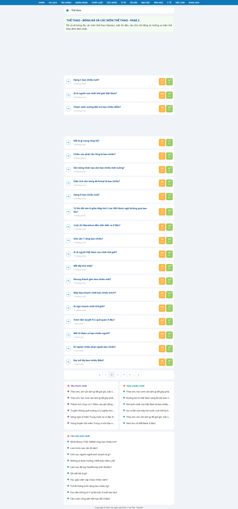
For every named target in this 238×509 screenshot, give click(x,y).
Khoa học (194, 2)
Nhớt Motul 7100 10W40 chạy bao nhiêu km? (93, 441)
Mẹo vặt (145, 2)
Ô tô (123, 2)
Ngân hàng (81, 2)
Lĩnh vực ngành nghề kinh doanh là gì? (90, 454)
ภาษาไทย (131, 507)
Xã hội (133, 2)
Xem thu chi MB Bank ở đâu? (141, 423)
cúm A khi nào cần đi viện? (84, 448)
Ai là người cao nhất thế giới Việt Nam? (95, 93)
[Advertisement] (119, 54)
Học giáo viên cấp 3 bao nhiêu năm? (89, 479)
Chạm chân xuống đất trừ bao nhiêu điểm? (97, 106)
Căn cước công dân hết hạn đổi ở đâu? (90, 498)
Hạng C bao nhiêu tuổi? (86, 79)
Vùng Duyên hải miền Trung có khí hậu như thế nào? (98, 423)
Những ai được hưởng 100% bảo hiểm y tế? (92, 460)
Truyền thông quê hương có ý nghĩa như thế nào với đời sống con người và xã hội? (113, 410)
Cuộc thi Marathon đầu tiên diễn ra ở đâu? (97, 225)
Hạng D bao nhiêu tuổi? (87, 194)
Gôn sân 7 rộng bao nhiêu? (88, 238)
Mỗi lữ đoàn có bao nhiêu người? (92, 333)
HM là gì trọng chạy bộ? (86, 140)
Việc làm (180, 2)
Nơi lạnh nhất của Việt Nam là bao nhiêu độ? (149, 404)
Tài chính (66, 2)
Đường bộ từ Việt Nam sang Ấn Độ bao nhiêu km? (152, 397)
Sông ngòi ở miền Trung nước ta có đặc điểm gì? (96, 416)
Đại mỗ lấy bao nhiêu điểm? (89, 360)
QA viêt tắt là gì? (78, 473)
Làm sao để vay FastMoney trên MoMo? (91, 467)
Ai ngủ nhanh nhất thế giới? (89, 306)
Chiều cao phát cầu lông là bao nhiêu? (95, 154)
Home (42, 2)
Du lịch (53, 2)
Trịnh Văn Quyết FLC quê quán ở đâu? (94, 319)
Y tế (169, 2)
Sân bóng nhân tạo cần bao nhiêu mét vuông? (99, 167)
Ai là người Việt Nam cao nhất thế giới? (95, 252)
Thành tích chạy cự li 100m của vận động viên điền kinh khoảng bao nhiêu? (109, 404)
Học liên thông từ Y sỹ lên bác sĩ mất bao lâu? (93, 492)
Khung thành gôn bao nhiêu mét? (92, 279)
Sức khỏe (112, 2)
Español (139, 507)
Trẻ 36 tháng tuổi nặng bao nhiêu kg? (89, 486)
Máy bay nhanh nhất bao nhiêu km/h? (95, 292)
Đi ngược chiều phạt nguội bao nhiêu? (95, 346)
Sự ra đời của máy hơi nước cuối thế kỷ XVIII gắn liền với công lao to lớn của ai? (167, 410)
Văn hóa (158, 2)
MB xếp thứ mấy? (83, 265)
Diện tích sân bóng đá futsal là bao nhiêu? (97, 181)
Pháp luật (97, 2)
